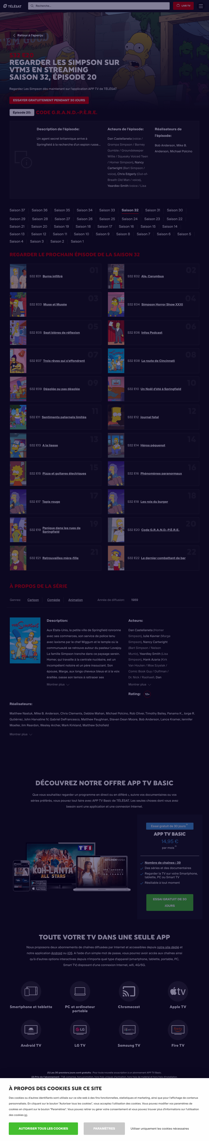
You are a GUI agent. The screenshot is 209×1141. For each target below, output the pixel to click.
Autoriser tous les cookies (43, 1128)
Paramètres (104, 1128)
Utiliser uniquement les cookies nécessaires (160, 1128)
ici (25, 1115)
